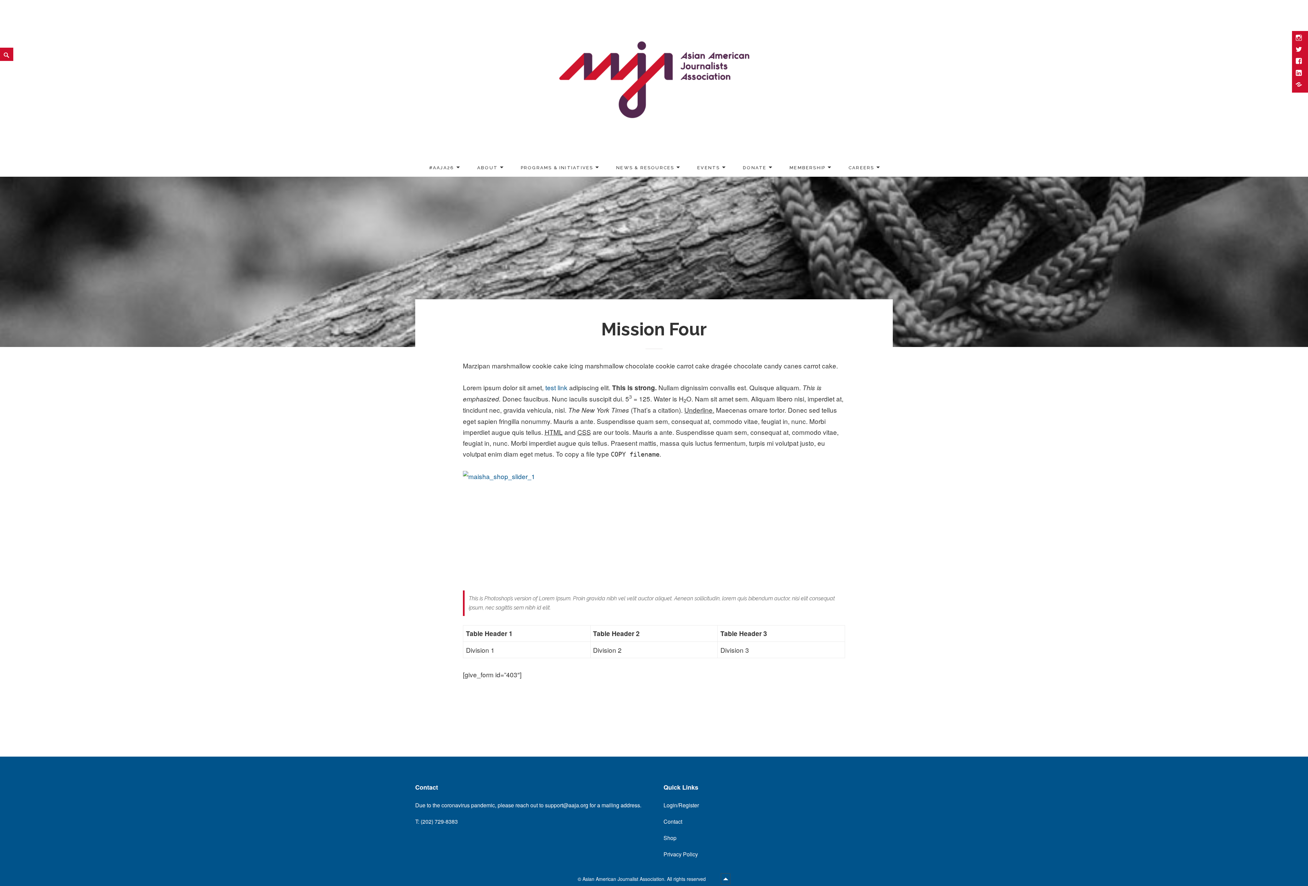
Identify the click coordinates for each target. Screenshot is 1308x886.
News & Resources (645, 167)
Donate (754, 167)
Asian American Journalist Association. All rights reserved (644, 878)
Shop (670, 838)
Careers (861, 167)
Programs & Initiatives (557, 167)
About (487, 167)
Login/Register (681, 805)
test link (556, 387)
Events (708, 167)
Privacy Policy (681, 854)
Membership (807, 167)
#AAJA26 (441, 167)
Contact (673, 821)
